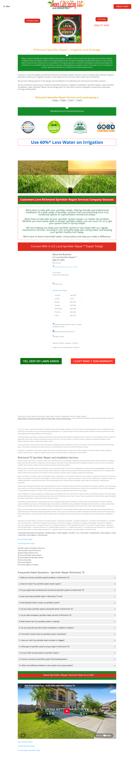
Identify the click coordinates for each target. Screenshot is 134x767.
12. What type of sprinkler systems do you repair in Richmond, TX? (44, 646)
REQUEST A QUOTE (122, 6)
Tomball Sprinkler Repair (26, 543)
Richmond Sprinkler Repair (34, 419)
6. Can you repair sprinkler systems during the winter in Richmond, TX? (46, 609)
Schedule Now (32, 20)
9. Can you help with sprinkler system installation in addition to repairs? (46, 628)
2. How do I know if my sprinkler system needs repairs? (40, 584)
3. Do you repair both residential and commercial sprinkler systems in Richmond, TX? (51, 590)
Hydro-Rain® (85, 533)
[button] (67, 305)
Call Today (101, 19)
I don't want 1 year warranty (93, 361)
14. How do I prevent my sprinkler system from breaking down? (43, 659)
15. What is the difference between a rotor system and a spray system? (46, 665)
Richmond (21, 429)
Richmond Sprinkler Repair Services (55, 97)
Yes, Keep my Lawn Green (41, 361)
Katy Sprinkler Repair (59, 290)
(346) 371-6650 (101, 25)
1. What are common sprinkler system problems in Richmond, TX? (44, 577)
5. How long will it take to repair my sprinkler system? (39, 603)
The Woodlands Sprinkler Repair (29, 750)
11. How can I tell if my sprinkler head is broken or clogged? (42, 640)
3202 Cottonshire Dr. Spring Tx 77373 (66, 267)
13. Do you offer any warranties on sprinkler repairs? (39, 653)
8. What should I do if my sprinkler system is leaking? (39, 621)
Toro (77, 533)
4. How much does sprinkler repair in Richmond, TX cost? (41, 596)
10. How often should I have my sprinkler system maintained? (42, 634)
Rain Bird (72, 533)
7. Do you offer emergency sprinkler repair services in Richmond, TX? (45, 615)
